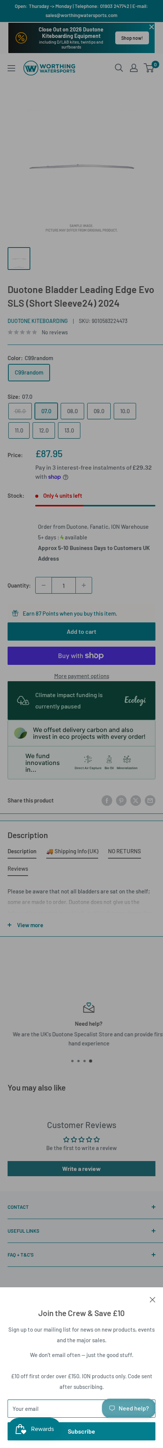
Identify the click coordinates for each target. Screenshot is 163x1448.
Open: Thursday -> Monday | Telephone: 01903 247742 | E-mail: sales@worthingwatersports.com (81, 10)
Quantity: (19, 585)
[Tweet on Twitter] (135, 800)
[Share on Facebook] (107, 800)
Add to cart (81, 631)
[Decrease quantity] (44, 585)
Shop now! (132, 38)
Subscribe (81, 1431)
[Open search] (119, 68)
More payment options (81, 675)
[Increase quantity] (84, 585)
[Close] (152, 1298)
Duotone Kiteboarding (38, 321)
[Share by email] (150, 800)
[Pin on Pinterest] (121, 800)
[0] (149, 67)
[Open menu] (11, 68)
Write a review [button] (81, 1168)
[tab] (22, 852)
